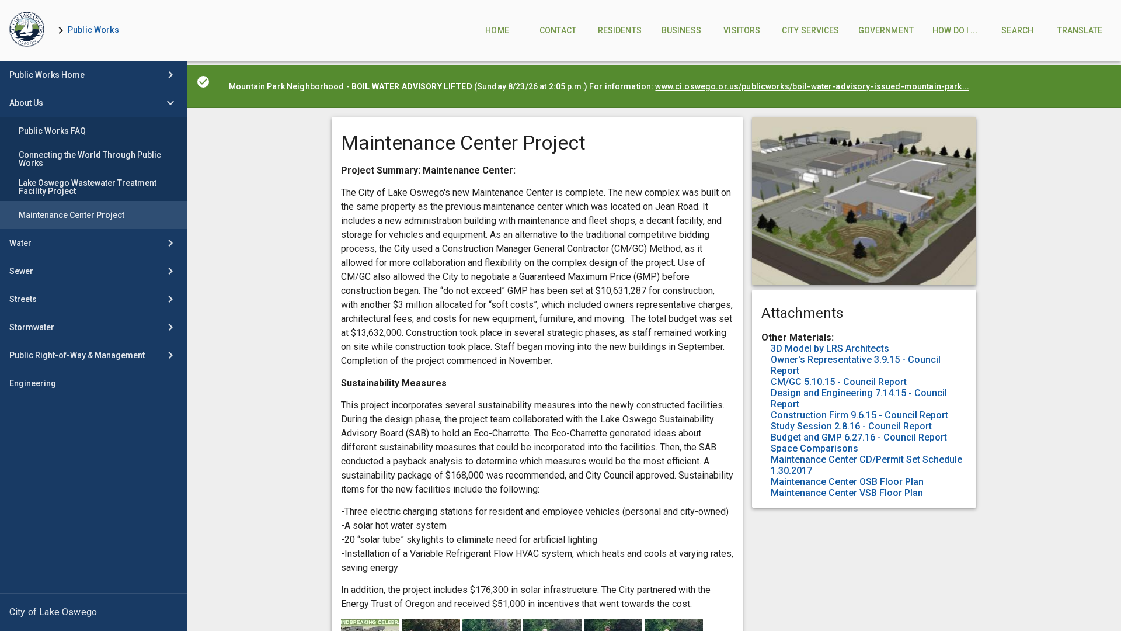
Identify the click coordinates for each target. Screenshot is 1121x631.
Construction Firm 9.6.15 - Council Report (859, 415)
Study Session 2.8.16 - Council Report (851, 426)
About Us (26, 103)
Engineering (32, 383)
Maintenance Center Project (71, 215)
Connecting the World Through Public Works (90, 159)
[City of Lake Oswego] (93, 612)
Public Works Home (47, 74)
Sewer (21, 271)
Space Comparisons (814, 448)
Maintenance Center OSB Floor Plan (847, 481)
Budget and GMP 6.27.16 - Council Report (859, 437)
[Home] (27, 30)
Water (20, 243)
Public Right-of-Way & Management (77, 355)
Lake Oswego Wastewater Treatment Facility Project (87, 187)
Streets (23, 299)
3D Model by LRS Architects (830, 348)
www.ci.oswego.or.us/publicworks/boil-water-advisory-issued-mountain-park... (812, 86)
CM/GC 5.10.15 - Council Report (839, 381)
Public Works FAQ (52, 131)
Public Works (93, 29)
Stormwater (31, 327)
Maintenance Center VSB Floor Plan (847, 492)
